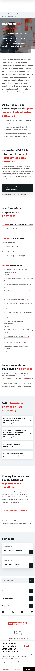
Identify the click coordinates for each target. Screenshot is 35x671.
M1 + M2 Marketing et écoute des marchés (18, 312)
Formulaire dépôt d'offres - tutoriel (14, 194)
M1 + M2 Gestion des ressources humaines (18, 291)
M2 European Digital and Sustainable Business (16, 347)
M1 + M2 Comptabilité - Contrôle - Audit (17, 278)
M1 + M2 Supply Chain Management (15, 336)
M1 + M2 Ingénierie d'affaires (13, 300)
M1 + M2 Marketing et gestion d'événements (13, 322)
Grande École (13, 238)
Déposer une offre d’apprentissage (12, 188)
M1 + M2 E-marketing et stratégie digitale (17, 330)
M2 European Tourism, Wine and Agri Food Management (18, 305)
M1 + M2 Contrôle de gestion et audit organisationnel (16, 271)
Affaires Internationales (17, 224)
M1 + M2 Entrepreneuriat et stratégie (16, 284)
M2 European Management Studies (15, 342)
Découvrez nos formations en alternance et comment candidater (16, 525)
